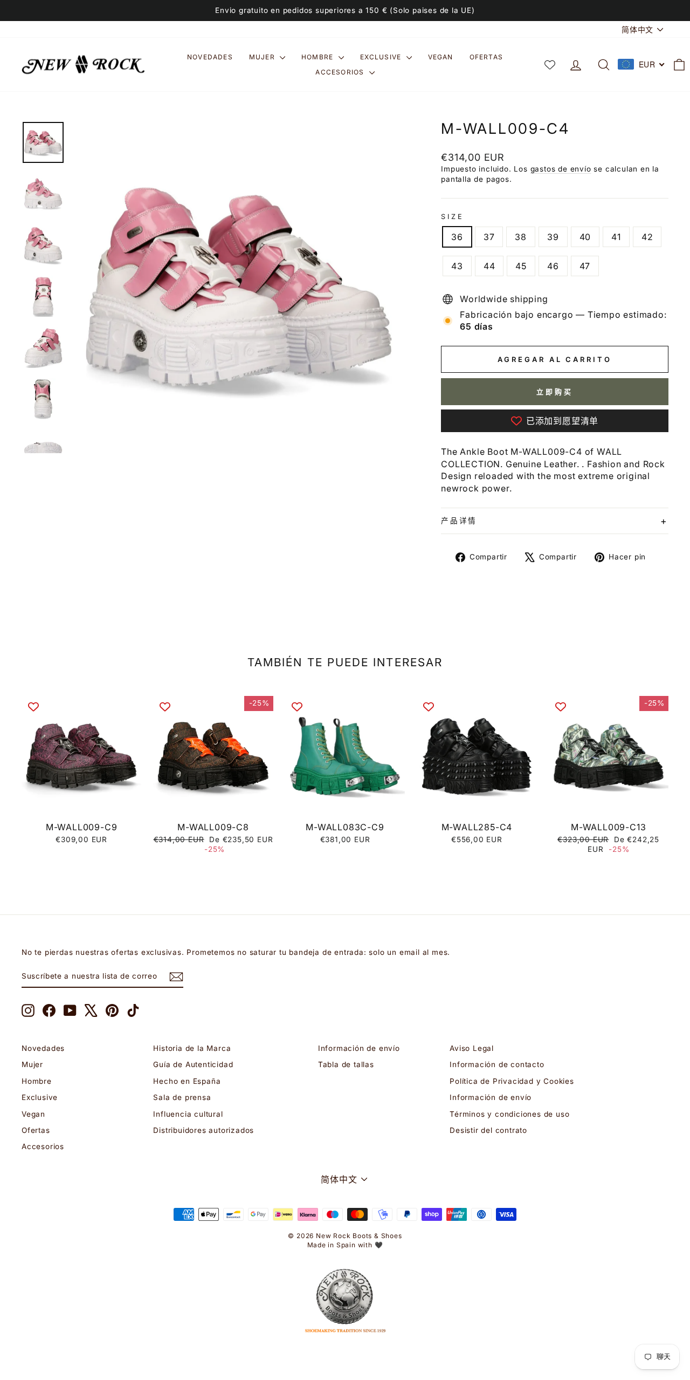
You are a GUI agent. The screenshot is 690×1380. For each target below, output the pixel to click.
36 (457, 236)
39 (553, 236)
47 (585, 266)
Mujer (263, 57)
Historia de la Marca (192, 1048)
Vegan (440, 57)
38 (521, 236)
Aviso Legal (472, 1048)
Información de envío (359, 1048)
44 (489, 266)
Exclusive (382, 57)
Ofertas (486, 57)
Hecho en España (186, 1081)
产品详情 (459, 520)
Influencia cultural (188, 1114)
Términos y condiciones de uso (509, 1114)
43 (457, 266)
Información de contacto (497, 1064)
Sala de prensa (182, 1097)
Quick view (81, 804)
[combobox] (641, 64)
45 (521, 266)
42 (647, 236)
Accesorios (340, 72)
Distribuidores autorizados (203, 1130)
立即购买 (554, 391)
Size (452, 217)
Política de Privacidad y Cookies (512, 1081)
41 (616, 236)
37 (489, 236)
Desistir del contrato (488, 1130)
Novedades (210, 57)
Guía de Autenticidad (193, 1064)
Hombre (318, 57)
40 (585, 236)
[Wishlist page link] (549, 64)
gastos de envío (560, 169)
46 (553, 266)
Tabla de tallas (346, 1064)
